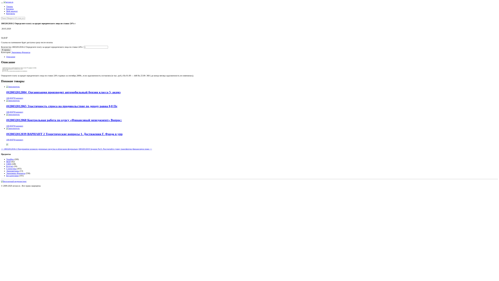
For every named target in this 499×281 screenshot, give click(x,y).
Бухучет (9, 166)
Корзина (10, 9)
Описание (10, 57)
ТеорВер (10, 159)
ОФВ (8, 164)
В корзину (6, 50)
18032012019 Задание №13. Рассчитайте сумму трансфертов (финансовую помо (115, 149)
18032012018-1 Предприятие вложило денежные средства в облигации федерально (39, 149)
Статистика (11, 169)
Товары (9, 6)
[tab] (252, 57)
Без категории (12, 176)
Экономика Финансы (20, 52)
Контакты (10, 13)
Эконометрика (12, 171)
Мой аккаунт (12, 11)
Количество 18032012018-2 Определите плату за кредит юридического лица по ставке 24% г (42, 47)
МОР (8, 162)
